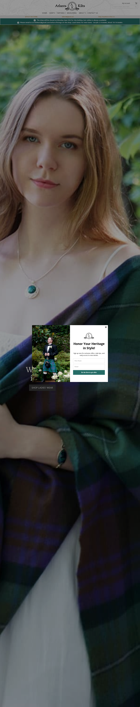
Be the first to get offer (89, 372)
